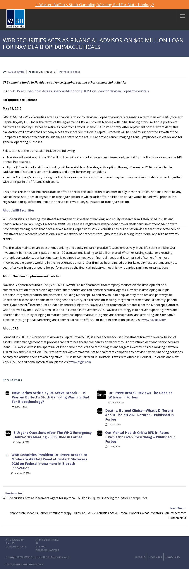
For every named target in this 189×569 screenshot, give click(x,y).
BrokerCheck (36, 564)
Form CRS (140, 556)
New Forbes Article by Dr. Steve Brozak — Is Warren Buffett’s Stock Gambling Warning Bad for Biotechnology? (50, 397)
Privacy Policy (172, 556)
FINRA (19, 564)
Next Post (97, 513)
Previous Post (75, 496)
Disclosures (155, 556)
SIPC (25, 564)
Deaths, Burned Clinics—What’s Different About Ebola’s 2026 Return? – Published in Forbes (139, 414)
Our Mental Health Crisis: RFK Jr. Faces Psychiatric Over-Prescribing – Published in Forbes (140, 437)
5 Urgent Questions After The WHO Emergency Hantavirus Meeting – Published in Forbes (52, 434)
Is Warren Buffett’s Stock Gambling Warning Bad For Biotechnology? (94, 4)
